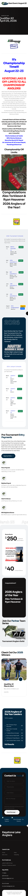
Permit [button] (22, 308)
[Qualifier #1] (20, 679)
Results (21, 247)
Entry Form (4, 854)
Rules (15, 852)
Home (3, 852)
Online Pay (16, 854)
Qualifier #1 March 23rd (9, 685)
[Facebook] (3, 844)
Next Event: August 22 (17, 3)
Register (23, 306)
